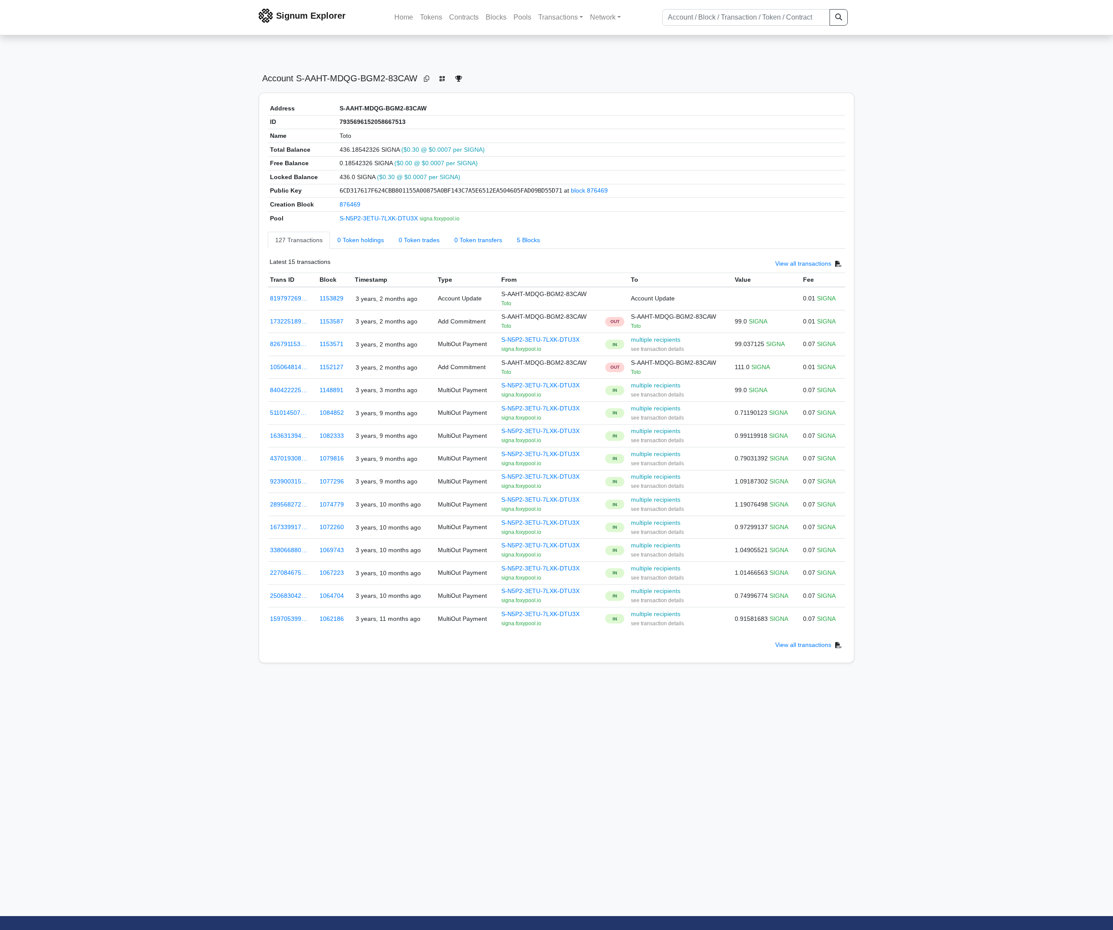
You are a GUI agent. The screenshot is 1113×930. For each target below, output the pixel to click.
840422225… (288, 390)
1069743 (332, 550)
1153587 (331, 321)
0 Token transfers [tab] (478, 240)
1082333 (332, 435)
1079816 (332, 458)
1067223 (332, 572)
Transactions (558, 17)
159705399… (288, 618)
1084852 (332, 412)
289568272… (288, 504)
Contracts (464, 17)
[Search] (839, 17)
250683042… (288, 595)
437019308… (288, 458)
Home (403, 17)
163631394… (288, 435)
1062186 (332, 618)
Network (603, 17)
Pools (522, 17)
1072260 (332, 526)
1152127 (331, 366)
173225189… (288, 321)
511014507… (288, 412)
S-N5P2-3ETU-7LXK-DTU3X (380, 218)
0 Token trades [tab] (419, 240)
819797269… (288, 298)
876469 (350, 204)
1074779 (332, 504)
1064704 (332, 595)
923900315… (288, 481)
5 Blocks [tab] (528, 240)
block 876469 (589, 190)
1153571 (331, 343)
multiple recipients (655, 339)
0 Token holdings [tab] (360, 240)
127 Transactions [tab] (299, 240)
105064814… (288, 366)
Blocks (496, 17)
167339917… (288, 526)
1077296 (332, 481)
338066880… (288, 550)
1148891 (331, 390)
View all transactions (803, 263)
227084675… (288, 572)
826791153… (288, 343)
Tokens (431, 17)
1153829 (331, 298)
